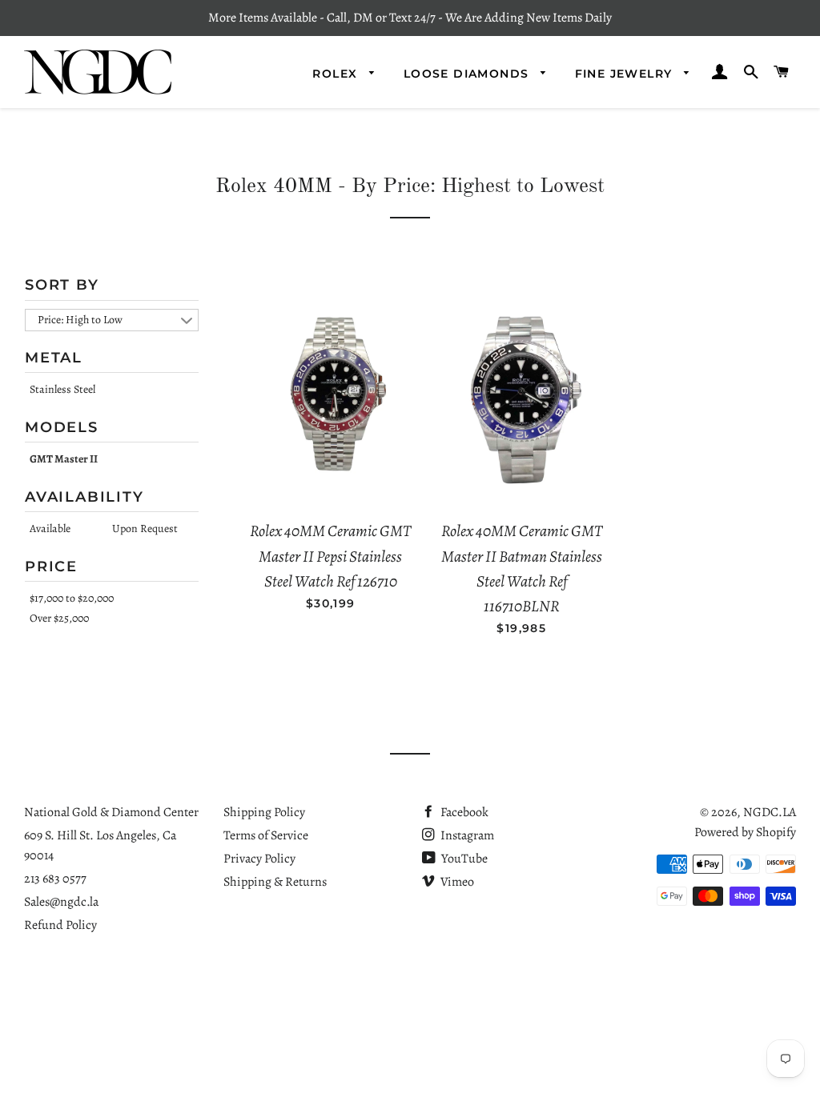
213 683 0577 (55, 878)
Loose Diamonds (468, 73)
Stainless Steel (62, 389)
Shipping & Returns (275, 882)
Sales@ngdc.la (61, 902)
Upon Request (145, 528)
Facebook (463, 812)
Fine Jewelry (626, 73)
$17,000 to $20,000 (72, 598)
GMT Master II (64, 458)
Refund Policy (60, 925)
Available (50, 528)
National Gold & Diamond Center (111, 812)
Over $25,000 (59, 618)
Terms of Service (265, 835)
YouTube (463, 858)
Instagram (466, 835)
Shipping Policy (264, 812)
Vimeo (456, 882)
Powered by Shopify (745, 832)
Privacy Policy (259, 858)
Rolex (336, 73)
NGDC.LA (769, 812)
